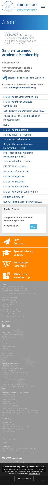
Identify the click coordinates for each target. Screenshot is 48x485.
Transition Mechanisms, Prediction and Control (18, 386)
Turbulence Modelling (9, 377)
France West (6, 351)
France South (6, 349)
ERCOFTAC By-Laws (13, 176)
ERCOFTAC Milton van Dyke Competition (18, 104)
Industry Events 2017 (8, 394)
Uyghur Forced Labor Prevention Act (22, 202)
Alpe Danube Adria (8, 337)
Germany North (7, 353)
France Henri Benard (9, 346)
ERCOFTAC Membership (19, 35)
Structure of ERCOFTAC (16, 171)
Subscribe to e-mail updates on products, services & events (22, 453)
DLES (6, 125)
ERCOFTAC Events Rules (16, 186)
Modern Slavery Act (13, 197)
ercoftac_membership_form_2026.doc (26, 77)
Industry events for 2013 (10, 401)
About (16, 32)
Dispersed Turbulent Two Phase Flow (14, 373)
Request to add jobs (9, 439)
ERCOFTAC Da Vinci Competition (20, 97)
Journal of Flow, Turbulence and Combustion (17, 427)
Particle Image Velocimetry (11, 384)
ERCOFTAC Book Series (9, 431)
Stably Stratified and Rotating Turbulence (16, 375)
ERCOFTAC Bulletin (8, 424)
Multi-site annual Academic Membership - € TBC (18, 154)
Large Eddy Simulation (10, 366)
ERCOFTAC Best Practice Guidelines (13, 429)
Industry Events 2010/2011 (10, 406)
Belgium (5, 339)
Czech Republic (7, 344)
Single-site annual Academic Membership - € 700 (18, 146)
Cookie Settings (34, 473)
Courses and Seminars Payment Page (14, 408)
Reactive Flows (7, 382)
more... (4, 360)
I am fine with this (24, 478)
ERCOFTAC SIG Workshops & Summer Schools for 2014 (20, 413)
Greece (4, 358)
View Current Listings (9, 437)
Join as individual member (17, 161)
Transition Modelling (9, 370)
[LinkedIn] (4, 326)
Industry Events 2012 (8, 404)
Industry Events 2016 (8, 397)
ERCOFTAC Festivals (14, 181)
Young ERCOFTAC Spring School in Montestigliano (21, 118)
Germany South (7, 355)
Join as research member (20, 38)
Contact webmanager (9, 451)
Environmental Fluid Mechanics (12, 368)
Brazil (4, 342)
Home (7, 32)
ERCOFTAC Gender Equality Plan (20, 191)
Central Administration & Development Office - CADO (19, 448)
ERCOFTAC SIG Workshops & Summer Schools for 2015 (20, 411)
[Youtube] (9, 326)
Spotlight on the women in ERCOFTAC (23, 111)
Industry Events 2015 (8, 399)
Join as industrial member (17, 134)
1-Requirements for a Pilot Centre (13, 335)
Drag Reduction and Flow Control (13, 380)
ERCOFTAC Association (15, 166)
